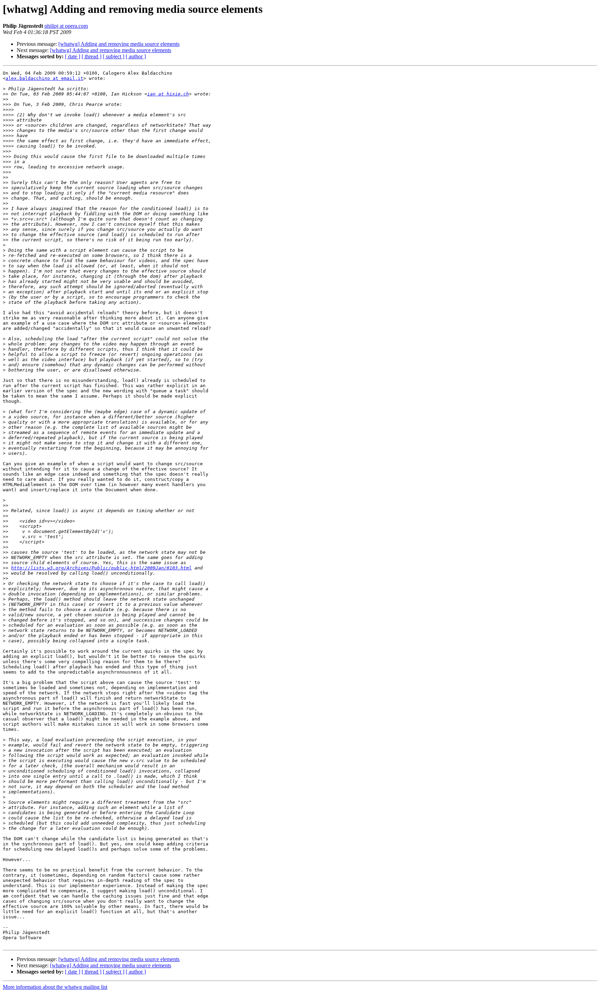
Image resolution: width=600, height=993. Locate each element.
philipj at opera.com (66, 26)
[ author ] (136, 56)
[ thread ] (91, 56)
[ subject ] (113, 56)
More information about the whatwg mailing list (55, 987)
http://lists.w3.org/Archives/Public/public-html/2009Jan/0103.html (101, 567)
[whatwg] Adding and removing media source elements (119, 44)
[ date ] (72, 56)
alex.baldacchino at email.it (44, 78)
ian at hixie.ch (168, 94)
